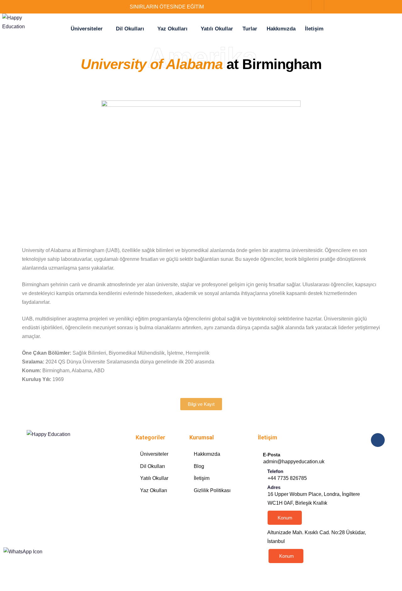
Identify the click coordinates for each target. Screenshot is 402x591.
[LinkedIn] (339, 6)
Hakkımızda (281, 29)
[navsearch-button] (314, 5)
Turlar (249, 29)
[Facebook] (327, 6)
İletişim (314, 29)
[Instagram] (209, 510)
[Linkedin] (224, 510)
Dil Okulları (130, 29)
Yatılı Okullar (217, 29)
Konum (285, 517)
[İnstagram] (333, 6)
